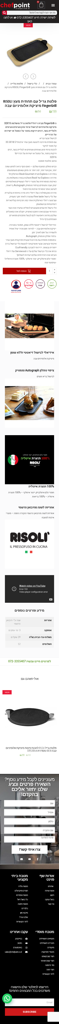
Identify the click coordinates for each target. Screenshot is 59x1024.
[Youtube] (29, 859)
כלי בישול (32, 83)
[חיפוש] (4, 13)
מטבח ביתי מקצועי (19, 877)
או (11, 17)
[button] (53, 5)
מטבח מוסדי (44, 932)
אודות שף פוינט (46, 877)
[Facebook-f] (37, 859)
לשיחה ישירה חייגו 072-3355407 (35, 17)
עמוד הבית (51, 83)
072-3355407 (17, 661)
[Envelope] (21, 859)
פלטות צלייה (16, 83)
